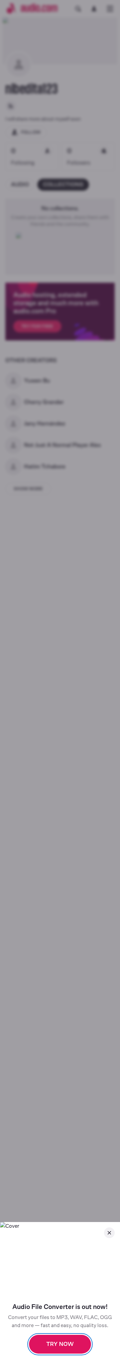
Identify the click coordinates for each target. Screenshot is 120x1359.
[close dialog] (109, 1232)
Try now (60, 1344)
